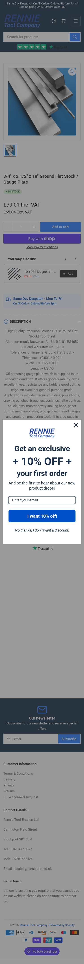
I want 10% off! (42, 516)
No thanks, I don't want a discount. (42, 530)
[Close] (76, 425)
